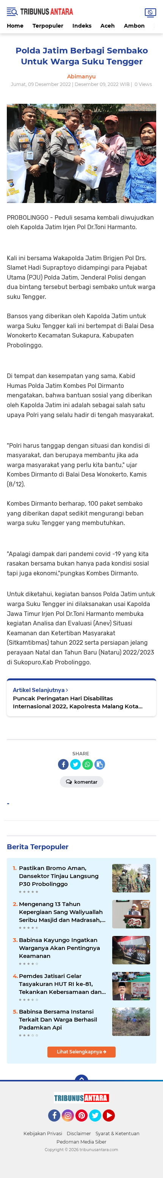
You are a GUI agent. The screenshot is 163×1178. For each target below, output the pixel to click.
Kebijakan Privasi (43, 1133)
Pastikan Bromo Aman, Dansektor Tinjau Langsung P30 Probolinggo (59, 875)
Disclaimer (79, 1133)
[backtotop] (81, 1081)
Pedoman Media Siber (81, 1142)
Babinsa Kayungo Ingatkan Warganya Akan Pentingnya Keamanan (59, 947)
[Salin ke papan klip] (99, 764)
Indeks (81, 25)
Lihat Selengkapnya (80, 1052)
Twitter (98, 1125)
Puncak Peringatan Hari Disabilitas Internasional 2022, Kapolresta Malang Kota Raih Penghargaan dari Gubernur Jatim (75, 702)
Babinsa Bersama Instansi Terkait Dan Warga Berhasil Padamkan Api (58, 1019)
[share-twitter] (75, 764)
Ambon (134, 25)
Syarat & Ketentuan (117, 1133)
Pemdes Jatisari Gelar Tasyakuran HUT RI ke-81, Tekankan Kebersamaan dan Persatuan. (60, 984)
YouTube (114, 1125)
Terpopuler (48, 25)
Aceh (107, 25)
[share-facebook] (63, 764)
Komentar (85, 782)
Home (15, 25)
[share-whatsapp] (87, 764)
